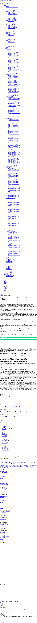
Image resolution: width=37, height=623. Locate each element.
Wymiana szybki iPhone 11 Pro (12, 90)
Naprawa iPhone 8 (10, 38)
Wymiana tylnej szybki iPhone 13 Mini (14, 240)
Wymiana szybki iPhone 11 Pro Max (13, 91)
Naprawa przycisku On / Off (10, 261)
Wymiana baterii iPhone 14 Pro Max (13, 59)
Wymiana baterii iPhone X (12, 71)
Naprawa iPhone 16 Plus (11, 10)
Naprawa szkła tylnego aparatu (10, 198)
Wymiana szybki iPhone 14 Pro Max (5, 578)
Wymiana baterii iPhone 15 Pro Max (13, 55)
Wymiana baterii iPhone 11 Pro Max (13, 69)
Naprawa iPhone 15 (11, 12)
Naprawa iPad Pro (8, 266)
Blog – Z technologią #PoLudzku (9, 286)
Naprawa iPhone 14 (11, 16)
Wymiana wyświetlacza (9, 96)
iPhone (3, 432)
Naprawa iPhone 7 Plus (11, 42)
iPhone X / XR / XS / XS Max (10, 33)
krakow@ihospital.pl (5, 536)
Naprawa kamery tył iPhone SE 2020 (13, 163)
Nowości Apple (4, 435)
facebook (1, 478)
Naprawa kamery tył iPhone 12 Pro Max (14, 158)
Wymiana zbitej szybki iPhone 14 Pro (13, 78)
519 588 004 (4, 476)
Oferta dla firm (6, 288)
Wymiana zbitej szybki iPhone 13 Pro (13, 81)
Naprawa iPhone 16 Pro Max (12, 9)
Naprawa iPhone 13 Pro (3, 598)
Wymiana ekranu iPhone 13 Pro (5, 571)
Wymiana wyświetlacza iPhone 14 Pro (13, 99)
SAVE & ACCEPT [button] (3, 622)
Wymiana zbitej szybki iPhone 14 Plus (13, 77)
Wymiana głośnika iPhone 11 (12, 137)
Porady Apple (4, 439)
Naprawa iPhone (2, 544)
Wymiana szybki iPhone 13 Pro (5, 581)
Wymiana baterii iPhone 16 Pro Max (13, 52)
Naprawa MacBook (7, 270)
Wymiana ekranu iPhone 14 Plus (5, 569)
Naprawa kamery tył (9, 149)
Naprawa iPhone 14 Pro (11, 18)
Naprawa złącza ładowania (10, 168)
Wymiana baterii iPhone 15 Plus (12, 56)
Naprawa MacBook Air (9, 271)
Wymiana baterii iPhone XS (12, 72)
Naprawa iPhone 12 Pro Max (12, 27)
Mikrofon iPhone (4, 434)
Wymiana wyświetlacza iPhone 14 (13, 97)
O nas (5, 289)
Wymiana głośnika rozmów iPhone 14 (13, 119)
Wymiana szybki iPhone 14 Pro (5, 577)
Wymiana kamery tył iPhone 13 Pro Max (14, 155)
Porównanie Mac (2, 466)
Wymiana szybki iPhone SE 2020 (13, 92)
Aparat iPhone (4, 426)
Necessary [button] (1, 613)
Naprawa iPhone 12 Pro (11, 26)
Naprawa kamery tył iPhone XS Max (13, 165)
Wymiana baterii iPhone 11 (12, 67)
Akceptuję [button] (16, 601)
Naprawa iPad (6, 265)
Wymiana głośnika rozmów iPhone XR (14, 145)
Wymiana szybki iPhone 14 (4, 576)
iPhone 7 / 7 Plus (8, 40)
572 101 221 (4, 512)
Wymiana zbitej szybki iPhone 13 (13, 80)
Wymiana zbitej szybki (9, 74)
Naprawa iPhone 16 (3, 586)
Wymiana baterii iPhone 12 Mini (13, 66)
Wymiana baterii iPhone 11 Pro (12, 68)
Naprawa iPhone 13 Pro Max (12, 22)
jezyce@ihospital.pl (5, 488)
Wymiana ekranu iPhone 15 (12, 75)
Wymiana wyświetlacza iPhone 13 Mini (14, 105)
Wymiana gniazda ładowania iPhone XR (14, 194)
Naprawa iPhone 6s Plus (11, 46)
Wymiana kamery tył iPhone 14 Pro (13, 151)
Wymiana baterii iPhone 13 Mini (13, 63)
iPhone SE (7, 47)
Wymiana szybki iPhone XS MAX (13, 95)
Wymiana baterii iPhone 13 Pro (12, 61)
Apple (3, 427)
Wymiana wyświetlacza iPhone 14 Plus (14, 98)
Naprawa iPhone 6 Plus (11, 44)
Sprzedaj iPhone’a (6, 287)
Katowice (5, 282)
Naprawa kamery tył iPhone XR (13, 164)
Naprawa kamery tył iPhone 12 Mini (13, 159)
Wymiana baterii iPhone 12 (12, 64)
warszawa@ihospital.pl (5, 511)
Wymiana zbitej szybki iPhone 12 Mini (14, 88)
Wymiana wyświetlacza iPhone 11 (13, 109)
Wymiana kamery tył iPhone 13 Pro (13, 154)
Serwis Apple (4, 264)
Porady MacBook (4, 443)
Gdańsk (5, 281)
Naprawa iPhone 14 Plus (11, 17)
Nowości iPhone (4, 436)
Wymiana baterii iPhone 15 (12, 53)
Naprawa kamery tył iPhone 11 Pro (13, 161)
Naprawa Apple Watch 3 (9, 278)
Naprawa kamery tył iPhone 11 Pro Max (14, 162)
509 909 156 (4, 537)
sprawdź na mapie (2, 492)
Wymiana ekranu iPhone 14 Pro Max (5, 568)
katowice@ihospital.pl (5, 524)
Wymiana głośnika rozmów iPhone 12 (13, 131)
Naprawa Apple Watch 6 (9, 276)
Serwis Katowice (4, 447)
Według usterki (6, 48)
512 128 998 (4, 489)
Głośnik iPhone (29, 462)
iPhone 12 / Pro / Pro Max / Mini (11, 24)
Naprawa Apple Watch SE (10, 275)
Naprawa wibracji (8, 258)
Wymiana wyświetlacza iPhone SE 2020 (14, 113)
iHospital (3, 431)
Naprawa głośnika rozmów (10, 118)
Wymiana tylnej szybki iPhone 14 (13, 232)
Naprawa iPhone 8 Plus (11, 39)
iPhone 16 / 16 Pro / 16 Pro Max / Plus (12, 7)
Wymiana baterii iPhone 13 (12, 60)
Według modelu (6, 6)
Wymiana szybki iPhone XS (12, 94)
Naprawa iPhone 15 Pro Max (12, 14)
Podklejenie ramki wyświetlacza (11, 263)
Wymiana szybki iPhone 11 (12, 89)
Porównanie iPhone (33, 465)
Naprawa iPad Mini (9, 269)
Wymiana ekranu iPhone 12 (12, 106)
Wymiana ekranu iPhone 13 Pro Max (5, 572)
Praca (5, 290)
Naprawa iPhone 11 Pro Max (12, 31)
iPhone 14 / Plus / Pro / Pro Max (11, 15)
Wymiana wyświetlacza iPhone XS (13, 115)
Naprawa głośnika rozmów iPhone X (13, 144)
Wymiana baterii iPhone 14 (4, 555)
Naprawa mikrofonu (9, 262)
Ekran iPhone (4, 429)
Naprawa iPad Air (8, 267)
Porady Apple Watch (5, 440)
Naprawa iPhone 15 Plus (4, 592)
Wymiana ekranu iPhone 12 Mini (13, 108)
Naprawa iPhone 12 (11, 25)
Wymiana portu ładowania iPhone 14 (13, 169)
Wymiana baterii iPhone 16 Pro (12, 51)
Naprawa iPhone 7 (10, 41)
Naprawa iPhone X (11, 34)
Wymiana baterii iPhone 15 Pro (12, 54)
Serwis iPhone (4, 5)
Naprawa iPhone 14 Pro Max (12, 19)
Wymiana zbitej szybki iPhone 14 (13, 76)
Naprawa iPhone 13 (11, 21)
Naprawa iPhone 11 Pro (11, 30)
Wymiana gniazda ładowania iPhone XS (14, 195)
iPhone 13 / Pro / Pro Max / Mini (11, 20)
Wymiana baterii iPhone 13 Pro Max (13, 62)
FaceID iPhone (2, 418)
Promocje (3, 446)
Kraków (5, 283)
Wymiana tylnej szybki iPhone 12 (13, 241)
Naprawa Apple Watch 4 (9, 277)
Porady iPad (4, 441)
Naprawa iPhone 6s (11, 45)
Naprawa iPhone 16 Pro (11, 8)
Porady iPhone (2, 408)
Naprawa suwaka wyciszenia (10, 259)
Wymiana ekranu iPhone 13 (4, 570)
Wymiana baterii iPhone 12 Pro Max (13, 65)
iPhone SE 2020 (8, 32)
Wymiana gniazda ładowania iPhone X (14, 193)
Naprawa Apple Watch (7, 274)
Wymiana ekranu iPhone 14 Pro (5, 567)
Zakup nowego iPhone (5, 450)
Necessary (2, 614)
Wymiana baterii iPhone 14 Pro (12, 58)
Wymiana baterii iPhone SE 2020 (13, 70)
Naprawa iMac (6, 273)
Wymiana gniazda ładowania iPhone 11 (14, 187)
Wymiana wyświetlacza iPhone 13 (13, 101)
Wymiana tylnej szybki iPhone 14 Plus (13, 233)
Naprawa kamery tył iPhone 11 (12, 160)
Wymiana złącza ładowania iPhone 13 (13, 175)
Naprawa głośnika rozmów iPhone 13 (13, 125)
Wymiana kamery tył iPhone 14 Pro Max (14, 152)
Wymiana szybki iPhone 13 (4, 580)
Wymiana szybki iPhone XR (12, 93)
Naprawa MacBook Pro (9, 272)
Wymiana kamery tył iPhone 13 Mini (13, 156)
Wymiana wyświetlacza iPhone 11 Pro (13, 110)
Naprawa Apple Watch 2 (9, 279)
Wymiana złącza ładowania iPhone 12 (13, 181)
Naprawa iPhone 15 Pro (11, 13)
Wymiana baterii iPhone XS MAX (13, 73)
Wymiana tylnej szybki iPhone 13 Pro (13, 237)
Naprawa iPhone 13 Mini (11, 23)
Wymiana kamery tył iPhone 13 (12, 153)
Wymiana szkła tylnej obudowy (10, 231)
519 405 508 (4, 500)
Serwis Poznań (4, 448)
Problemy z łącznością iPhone (6, 445)
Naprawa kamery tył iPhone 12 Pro (13, 157)
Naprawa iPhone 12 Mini (11, 28)
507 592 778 (4, 525)
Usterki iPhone (4, 449)
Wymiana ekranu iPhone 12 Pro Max (13, 107)
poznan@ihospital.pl (5, 475)
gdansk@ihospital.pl (5, 499)
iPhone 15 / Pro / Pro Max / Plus (11, 11)
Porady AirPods (4, 438)
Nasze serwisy (4, 280)
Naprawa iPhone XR (11, 35)
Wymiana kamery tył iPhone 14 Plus (13, 150)
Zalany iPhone (9, 467)
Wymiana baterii (8, 49)
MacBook (3, 433)
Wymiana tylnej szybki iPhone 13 (13, 236)
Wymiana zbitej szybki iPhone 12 (13, 85)
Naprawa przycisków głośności (10, 260)
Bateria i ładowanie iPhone (6, 428)
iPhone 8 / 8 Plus (8, 37)
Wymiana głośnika (8, 167)
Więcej (1, 602)
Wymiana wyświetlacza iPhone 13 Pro (13, 102)
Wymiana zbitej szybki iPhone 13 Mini (14, 84)
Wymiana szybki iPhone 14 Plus (5, 579)
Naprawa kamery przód (9, 166)
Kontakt (3, 285)
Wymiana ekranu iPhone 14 (4, 566)
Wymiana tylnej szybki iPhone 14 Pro (13, 234)
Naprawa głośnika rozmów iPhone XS (13, 146)
